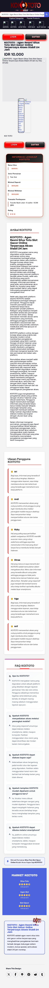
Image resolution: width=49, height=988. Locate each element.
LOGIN (13, 37)
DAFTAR (36, 37)
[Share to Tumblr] (42, 974)
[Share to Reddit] (35, 974)
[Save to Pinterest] (29, 974)
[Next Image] (45, 80)
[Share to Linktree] (22, 974)
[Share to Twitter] (9, 974)
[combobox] (22, 14)
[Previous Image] (4, 80)
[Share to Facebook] (15, 974)
